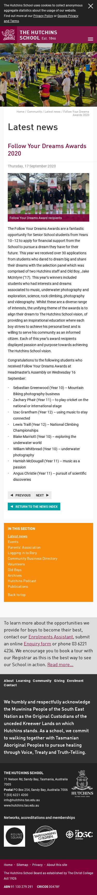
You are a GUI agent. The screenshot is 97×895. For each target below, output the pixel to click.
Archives (15, 575)
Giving (59, 680)
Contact (10, 685)
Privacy (37, 865)
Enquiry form (37, 644)
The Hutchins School (38, 35)
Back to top (17, 595)
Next (40, 495)
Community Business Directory (32, 558)
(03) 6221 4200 (17, 795)
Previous (23, 495)
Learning (23, 680)
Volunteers (16, 564)
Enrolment (75, 680)
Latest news (53, 111)
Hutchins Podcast (22, 581)
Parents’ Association (24, 547)
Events (13, 542)
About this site (57, 865)
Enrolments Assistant (50, 637)
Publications (18, 587)
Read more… (60, 665)
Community (34, 111)
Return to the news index (37, 506)
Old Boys (14, 570)
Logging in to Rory (22, 553)
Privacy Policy (43, 16)
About (8, 680)
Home (20, 111)
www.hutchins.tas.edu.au (21, 805)
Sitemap (22, 865)
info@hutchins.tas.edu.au (22, 800)
